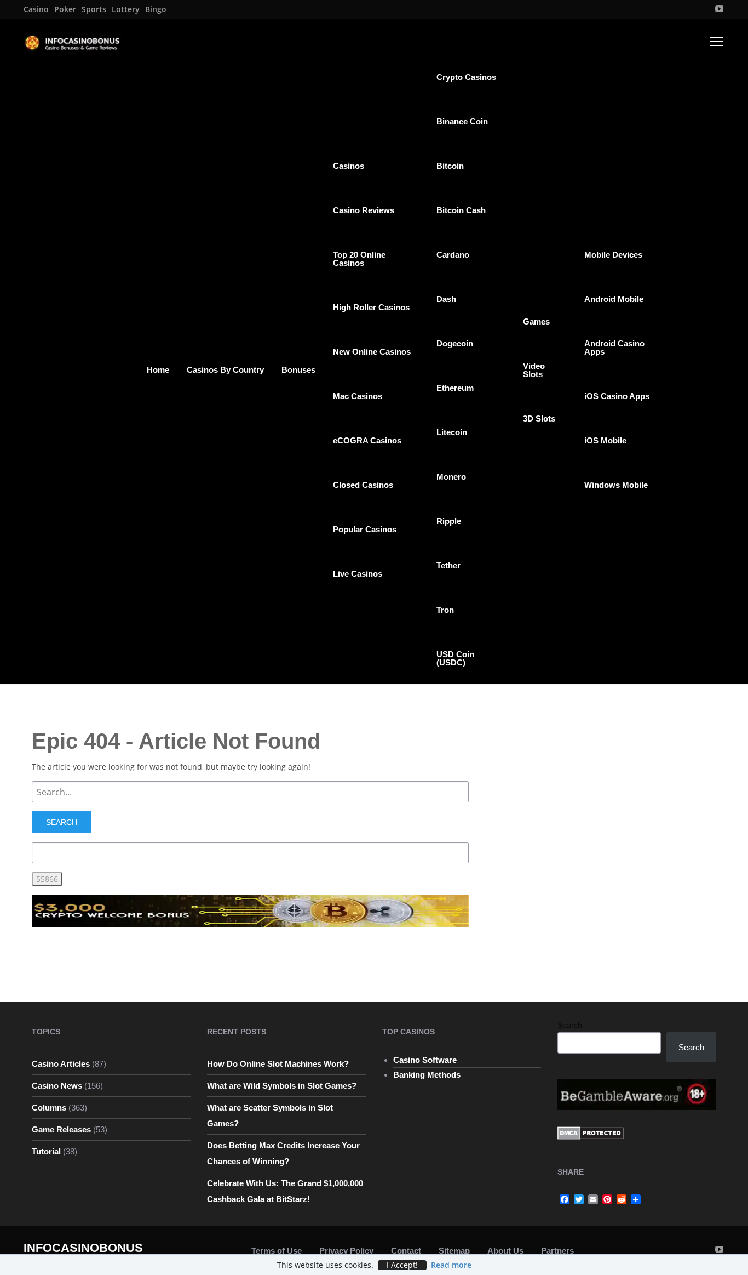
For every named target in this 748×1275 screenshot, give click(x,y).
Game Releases (61, 1129)
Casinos (348, 165)
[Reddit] (621, 1199)
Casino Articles (61, 1063)
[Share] (636, 1199)
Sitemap (454, 1250)
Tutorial (46, 1151)
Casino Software (425, 1060)
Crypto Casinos (466, 77)
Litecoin (451, 432)
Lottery (126, 9)
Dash (446, 299)
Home (158, 369)
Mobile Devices (613, 254)
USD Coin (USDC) (455, 658)
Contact (406, 1250)
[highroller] (250, 910)
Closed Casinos (363, 484)
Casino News (57, 1085)
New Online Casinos (372, 351)
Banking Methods (427, 1074)
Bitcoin (450, 165)
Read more (451, 1265)
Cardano (452, 254)
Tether (448, 565)
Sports (94, 9)
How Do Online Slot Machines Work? (278, 1063)
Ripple (448, 521)
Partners (557, 1250)
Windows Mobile (616, 484)
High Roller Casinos (371, 307)
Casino (36, 9)
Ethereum (455, 387)
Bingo (155, 9)
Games (536, 321)
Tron (445, 609)
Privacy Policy (346, 1250)
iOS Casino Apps (616, 396)
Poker (65, 9)
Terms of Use (276, 1250)
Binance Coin (462, 121)
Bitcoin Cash (461, 210)
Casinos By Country (225, 369)
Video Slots (534, 370)
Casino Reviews (363, 210)
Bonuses (298, 369)
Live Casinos (357, 573)
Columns (49, 1107)
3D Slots (539, 418)
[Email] (593, 1199)
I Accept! (402, 1265)
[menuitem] (36, 9)
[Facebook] (564, 1199)
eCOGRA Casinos (367, 440)
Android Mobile (613, 299)
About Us (505, 1250)
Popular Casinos (364, 529)
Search (569, 1025)
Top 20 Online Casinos (359, 258)
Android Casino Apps (614, 347)
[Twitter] (579, 1199)
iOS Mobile (605, 440)
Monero (451, 476)
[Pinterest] (607, 1199)
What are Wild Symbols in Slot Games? (281, 1085)
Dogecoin (454, 343)
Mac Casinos (357, 396)
